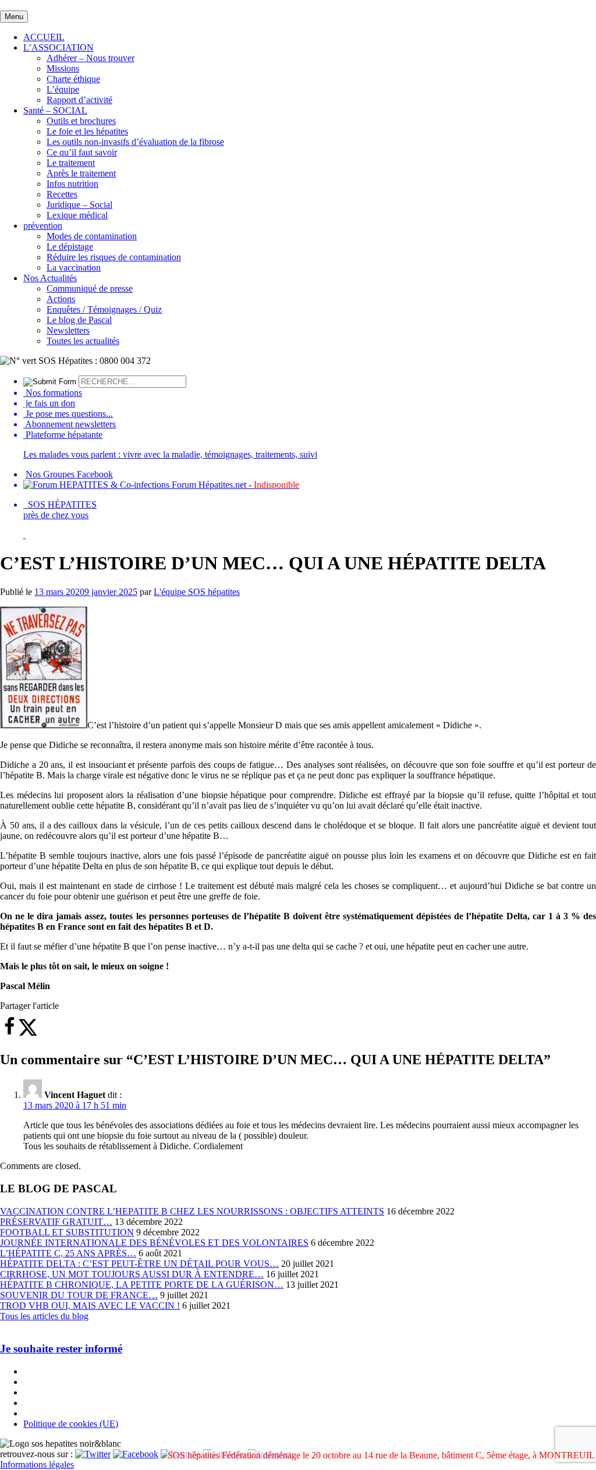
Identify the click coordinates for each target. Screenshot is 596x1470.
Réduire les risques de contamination (114, 257)
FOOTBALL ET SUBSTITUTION (67, 1232)
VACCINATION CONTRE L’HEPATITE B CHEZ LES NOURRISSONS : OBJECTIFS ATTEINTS (192, 1211)
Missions (63, 68)
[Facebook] (135, 1454)
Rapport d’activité (79, 100)
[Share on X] (28, 1033)
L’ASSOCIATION (58, 47)
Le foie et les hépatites (87, 131)
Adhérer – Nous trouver (90, 58)
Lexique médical (77, 215)
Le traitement (71, 163)
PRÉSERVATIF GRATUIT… (56, 1222)
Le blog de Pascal (79, 320)
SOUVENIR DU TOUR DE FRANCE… (79, 1295)
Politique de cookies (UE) (70, 1424)
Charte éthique (73, 79)
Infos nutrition (72, 184)
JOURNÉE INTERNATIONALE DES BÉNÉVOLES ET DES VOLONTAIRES (154, 1243)
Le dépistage (70, 247)
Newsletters (68, 330)
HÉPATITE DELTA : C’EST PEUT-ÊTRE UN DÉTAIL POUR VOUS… (139, 1264)
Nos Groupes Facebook (69, 474)
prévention (42, 226)
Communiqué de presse (90, 288)
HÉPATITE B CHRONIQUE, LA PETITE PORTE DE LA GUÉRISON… (141, 1285)
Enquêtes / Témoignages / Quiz (104, 309)
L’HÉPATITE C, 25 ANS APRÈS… (68, 1253)
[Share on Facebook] (9, 1033)
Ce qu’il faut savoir (82, 152)
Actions (61, 299)
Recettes (62, 194)
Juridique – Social (79, 205)
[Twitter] (93, 1454)
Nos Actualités (50, 278)
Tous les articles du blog (44, 1316)
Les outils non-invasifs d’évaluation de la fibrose (135, 142)
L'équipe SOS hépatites (197, 592)
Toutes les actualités (83, 341)
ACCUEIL (44, 37)
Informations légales (37, 1464)
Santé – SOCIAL (55, 110)
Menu (14, 16)
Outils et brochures (81, 121)
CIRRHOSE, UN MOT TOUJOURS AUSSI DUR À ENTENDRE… (132, 1274)
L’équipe (63, 89)
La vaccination (74, 267)
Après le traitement (81, 173)
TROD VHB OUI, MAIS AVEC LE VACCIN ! (90, 1305)
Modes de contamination (92, 236)
